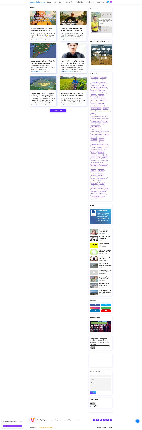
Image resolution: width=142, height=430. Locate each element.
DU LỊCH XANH (94, 134)
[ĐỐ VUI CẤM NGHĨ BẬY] (94, 245)
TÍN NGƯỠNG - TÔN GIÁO (97, 188)
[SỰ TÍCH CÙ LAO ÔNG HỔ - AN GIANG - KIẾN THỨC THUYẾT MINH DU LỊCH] (94, 265)
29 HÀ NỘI (101, 80)
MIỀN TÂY (104, 160)
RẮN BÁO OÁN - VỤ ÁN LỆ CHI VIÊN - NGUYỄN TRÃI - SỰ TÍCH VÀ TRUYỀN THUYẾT (104, 257)
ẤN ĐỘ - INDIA (100, 106)
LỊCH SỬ (93, 157)
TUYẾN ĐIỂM (103, 194)
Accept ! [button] (6, 426)
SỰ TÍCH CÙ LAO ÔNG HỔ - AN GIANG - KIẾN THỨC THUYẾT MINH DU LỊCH (105, 264)
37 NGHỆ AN (103, 85)
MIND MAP (93, 168)
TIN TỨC (106, 188)
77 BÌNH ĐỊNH (101, 95)
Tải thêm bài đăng (57, 110)
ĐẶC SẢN (93, 137)
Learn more (15, 423)
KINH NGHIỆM (101, 152)
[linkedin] (95, 310)
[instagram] (95, 308)
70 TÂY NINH (103, 93)
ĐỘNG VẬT (101, 139)
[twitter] (106, 305)
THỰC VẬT (101, 186)
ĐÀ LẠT (101, 134)
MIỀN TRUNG (104, 165)
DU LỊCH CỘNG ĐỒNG (96, 129)
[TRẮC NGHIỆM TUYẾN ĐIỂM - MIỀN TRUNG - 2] (94, 292)
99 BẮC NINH (101, 103)
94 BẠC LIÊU (93, 103)
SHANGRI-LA (104, 178)
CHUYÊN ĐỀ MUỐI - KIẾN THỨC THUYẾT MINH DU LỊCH (104, 284)
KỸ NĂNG (93, 155)
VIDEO (98, 199)
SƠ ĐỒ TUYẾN (94, 181)
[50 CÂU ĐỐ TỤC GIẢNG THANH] (94, 232)
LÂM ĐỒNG (99, 155)
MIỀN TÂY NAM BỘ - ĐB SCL (97, 162)
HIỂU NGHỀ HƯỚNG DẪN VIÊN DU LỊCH (99, 144)
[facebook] (95, 305)
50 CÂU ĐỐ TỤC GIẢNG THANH (103, 230)
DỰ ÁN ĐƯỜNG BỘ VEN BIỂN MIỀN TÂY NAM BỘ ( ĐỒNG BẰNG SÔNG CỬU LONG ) (43, 62)
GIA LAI (101, 142)
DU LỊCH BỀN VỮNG (95, 126)
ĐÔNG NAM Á (94, 139)
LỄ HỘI (105, 155)
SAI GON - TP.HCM (95, 178)
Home (99, 427)
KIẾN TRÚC (93, 152)
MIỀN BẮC (105, 157)
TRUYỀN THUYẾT (94, 194)
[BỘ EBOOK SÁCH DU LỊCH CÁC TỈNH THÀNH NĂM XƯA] (94, 279)
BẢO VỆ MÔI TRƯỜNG (96, 108)
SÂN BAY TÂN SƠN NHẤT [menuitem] (104, 2)
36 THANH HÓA (94, 85)
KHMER (106, 147)
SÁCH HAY (100, 175)
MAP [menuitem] (55, 2)
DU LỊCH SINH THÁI (105, 131)
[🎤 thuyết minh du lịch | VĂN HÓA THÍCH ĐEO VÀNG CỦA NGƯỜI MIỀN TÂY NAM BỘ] (43, 18)
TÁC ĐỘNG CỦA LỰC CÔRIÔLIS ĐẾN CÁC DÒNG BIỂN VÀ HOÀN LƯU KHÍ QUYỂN (105, 251)
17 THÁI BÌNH (103, 77)
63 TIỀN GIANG (103, 87)
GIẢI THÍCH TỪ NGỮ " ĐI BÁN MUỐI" (105, 237)
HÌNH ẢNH (93, 147)
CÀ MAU (100, 111)
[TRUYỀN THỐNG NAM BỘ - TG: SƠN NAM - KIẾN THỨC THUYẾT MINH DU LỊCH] (73, 83)
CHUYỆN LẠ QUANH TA (96, 121)
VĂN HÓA (93, 199)
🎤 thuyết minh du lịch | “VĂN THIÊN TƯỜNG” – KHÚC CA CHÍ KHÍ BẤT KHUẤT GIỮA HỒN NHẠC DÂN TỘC (72, 30)
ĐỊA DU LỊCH (100, 137)
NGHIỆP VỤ (93, 170)
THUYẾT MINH (94, 186)
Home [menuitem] (49, 2)
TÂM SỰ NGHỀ (94, 183)
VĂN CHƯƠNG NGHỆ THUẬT (97, 196)
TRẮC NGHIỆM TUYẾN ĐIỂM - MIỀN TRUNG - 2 (105, 291)
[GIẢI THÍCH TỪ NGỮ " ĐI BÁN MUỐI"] (94, 238)
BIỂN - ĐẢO (105, 108)
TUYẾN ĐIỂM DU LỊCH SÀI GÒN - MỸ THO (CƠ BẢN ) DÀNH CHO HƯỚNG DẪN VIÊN (105, 271)
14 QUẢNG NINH (94, 77)
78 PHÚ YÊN (93, 98)
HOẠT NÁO (100, 147)
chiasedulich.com (37, 2)
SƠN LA (101, 181)
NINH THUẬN (101, 170)
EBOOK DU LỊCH (94, 142)
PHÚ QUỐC (93, 175)
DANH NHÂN (93, 124)
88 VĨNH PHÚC (94, 100)
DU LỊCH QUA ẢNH (95, 131)
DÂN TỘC (101, 124)
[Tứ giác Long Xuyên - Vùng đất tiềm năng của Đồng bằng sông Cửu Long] (43, 83)
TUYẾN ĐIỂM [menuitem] (79, 2)
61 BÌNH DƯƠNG (94, 87)
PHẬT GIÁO (101, 173)
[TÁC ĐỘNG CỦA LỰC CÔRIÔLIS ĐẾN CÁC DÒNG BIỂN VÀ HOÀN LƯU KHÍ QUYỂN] (94, 252)
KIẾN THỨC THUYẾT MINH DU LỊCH (98, 150)
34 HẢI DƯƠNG (94, 82)
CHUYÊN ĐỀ (106, 119)
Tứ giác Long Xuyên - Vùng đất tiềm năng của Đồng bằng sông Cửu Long (42, 95)
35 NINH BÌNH (103, 82)
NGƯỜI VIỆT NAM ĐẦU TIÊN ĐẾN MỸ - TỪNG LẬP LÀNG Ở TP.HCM (72, 62)
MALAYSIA (99, 157)
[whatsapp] (106, 308)
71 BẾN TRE (93, 95)
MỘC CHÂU (100, 168)
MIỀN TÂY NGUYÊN (95, 165)
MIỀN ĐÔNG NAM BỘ (95, 160)
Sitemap (110, 427)
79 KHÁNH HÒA (101, 98)
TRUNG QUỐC (102, 191)
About (104, 427)
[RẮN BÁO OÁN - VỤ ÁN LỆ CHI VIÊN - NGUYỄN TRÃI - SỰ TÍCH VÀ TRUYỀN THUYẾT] (94, 258)
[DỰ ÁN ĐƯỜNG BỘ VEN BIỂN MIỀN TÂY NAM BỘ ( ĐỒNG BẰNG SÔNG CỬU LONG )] (43, 50)
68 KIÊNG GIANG (94, 93)
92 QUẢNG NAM (103, 100)
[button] (108, 2)
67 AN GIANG (102, 90)
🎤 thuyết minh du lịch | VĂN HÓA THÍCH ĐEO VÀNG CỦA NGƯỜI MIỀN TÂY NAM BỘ (41, 30)
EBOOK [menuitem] (61, 2)
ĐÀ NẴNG (107, 134)
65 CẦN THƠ (94, 90)
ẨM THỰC (93, 106)
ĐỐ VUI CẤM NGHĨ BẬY (104, 244)
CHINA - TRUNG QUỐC (96, 119)
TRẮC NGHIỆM (94, 191)
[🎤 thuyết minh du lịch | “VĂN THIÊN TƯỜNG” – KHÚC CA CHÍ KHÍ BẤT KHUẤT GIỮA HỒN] (73, 18)
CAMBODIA (107, 111)
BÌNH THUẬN (93, 111)
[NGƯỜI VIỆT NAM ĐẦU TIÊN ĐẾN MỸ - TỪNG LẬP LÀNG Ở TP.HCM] (73, 50)
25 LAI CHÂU (94, 80)
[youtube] (106, 310)
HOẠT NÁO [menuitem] (69, 2)
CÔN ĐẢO (105, 121)
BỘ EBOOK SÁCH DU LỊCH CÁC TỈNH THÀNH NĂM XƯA (104, 277)
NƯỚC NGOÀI (94, 173)
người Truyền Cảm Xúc (45, 427)
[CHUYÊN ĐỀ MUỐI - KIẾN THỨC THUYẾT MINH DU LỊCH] (94, 285)
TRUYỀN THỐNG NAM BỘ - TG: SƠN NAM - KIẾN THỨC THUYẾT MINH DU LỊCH (72, 95)
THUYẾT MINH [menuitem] (90, 2)
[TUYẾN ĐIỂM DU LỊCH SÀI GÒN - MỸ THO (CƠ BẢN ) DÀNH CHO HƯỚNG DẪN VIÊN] (94, 272)
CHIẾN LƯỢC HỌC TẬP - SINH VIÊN (98, 116)
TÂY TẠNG (102, 183)
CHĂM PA (93, 113)
